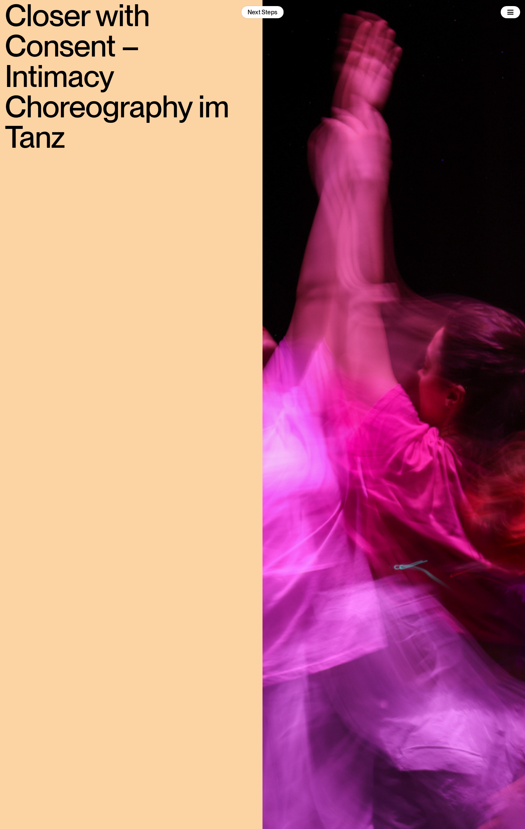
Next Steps (262, 12)
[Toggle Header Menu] (510, 12)
